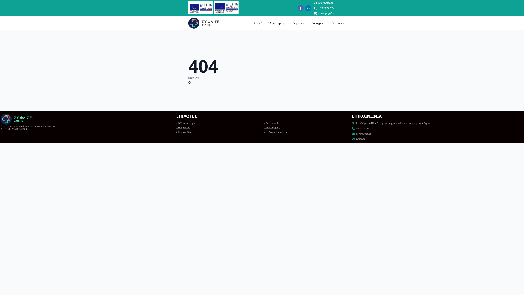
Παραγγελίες (319, 23)
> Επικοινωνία (271, 123)
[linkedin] (308, 8)
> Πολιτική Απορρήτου (276, 132)
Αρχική (258, 23)
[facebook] (301, 8)
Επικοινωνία (339, 23)
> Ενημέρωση (183, 127)
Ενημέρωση (299, 23)
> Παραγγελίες (183, 132)
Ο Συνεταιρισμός (277, 23)
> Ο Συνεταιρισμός (186, 123)
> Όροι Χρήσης (272, 127)
